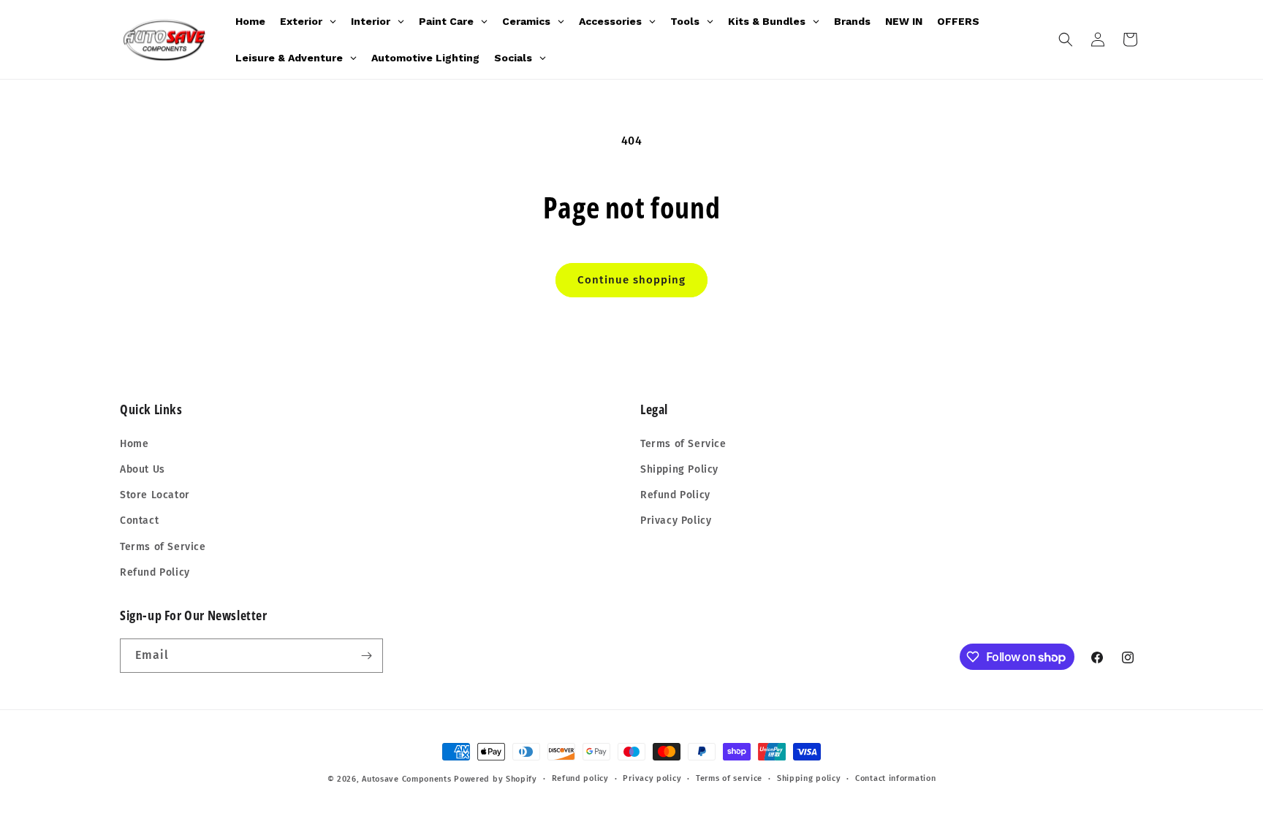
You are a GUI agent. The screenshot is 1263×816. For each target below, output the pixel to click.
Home (134, 444)
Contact (139, 520)
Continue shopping (631, 279)
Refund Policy (155, 572)
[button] (1066, 39)
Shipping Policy (679, 469)
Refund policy (580, 778)
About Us (142, 469)
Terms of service (729, 778)
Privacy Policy (675, 520)
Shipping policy (809, 778)
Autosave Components (406, 779)
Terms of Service (163, 547)
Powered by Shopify (495, 779)
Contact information (895, 778)
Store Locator (155, 495)
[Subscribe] (366, 655)
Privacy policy (652, 778)
